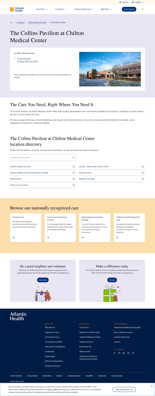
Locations (20, 22)
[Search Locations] (73, 157)
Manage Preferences (124, 389)
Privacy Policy (53, 389)
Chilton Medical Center (37, 22)
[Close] (151, 386)
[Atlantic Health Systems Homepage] (18, 316)
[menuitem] (124, 2)
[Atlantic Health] (11, 22)
